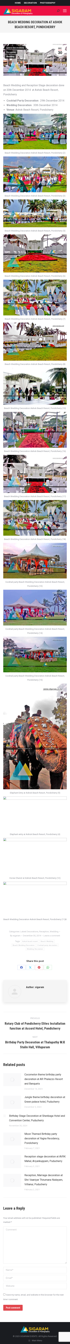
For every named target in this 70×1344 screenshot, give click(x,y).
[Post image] (12, 1079)
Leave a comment (51, 935)
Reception (11, 52)
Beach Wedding (47, 941)
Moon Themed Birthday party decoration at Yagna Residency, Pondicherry (42, 1138)
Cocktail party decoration (47, 945)
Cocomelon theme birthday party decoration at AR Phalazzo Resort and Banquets (43, 1079)
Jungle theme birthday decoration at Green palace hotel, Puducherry (44, 1099)
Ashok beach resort (30, 941)
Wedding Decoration (35, 949)
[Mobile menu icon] (65, 11)
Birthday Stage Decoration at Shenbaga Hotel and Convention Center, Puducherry (37, 1118)
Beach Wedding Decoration (24, 945)
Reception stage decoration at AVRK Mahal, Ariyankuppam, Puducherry (45, 1159)
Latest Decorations (15, 48)
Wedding (10, 56)
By (15, 935)
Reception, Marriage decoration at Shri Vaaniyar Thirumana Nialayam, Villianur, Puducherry (43, 1180)
